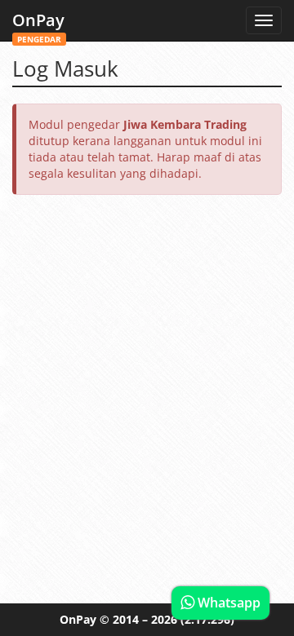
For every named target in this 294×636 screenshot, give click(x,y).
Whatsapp (227, 603)
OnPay (38, 25)
